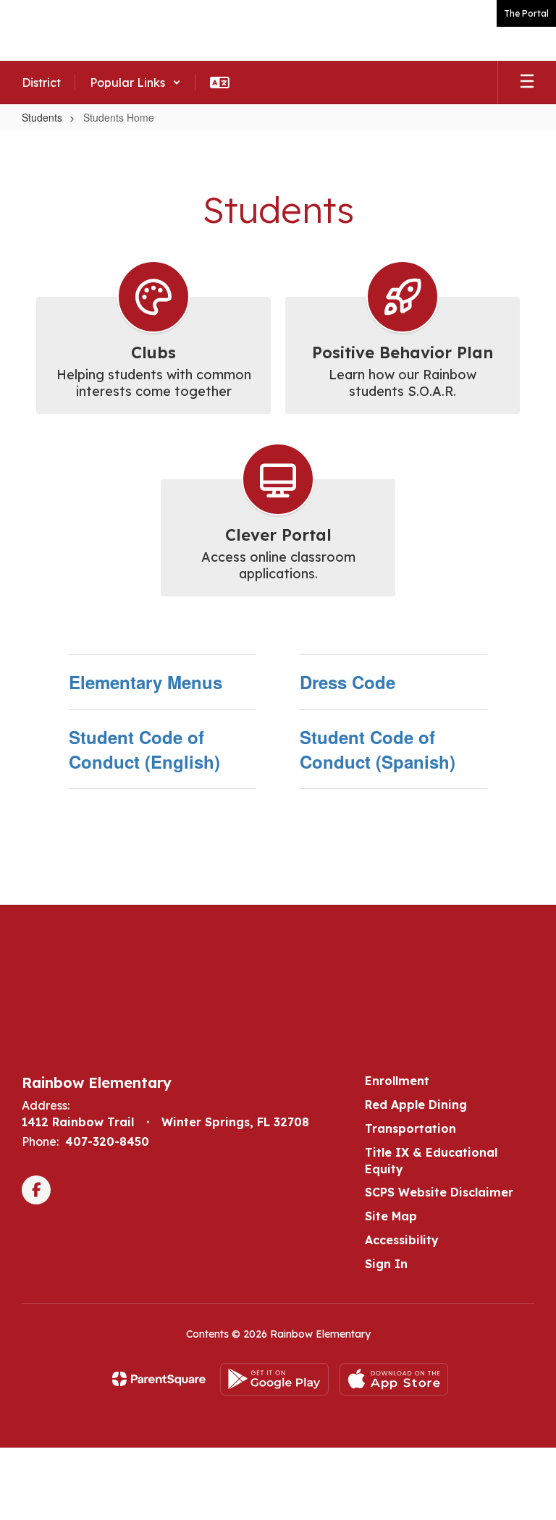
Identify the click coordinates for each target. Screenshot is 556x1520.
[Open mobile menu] (527, 82)
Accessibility (402, 1240)
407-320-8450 (107, 1141)
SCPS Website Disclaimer (439, 1192)
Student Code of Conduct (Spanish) (377, 749)
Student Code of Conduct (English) (144, 749)
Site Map (391, 1216)
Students (42, 117)
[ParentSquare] (159, 1379)
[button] (135, 82)
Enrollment (397, 1080)
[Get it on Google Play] (274, 1379)
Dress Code (347, 682)
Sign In (386, 1264)
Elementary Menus (145, 682)
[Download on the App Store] (394, 1379)
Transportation (410, 1128)
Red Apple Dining (416, 1104)
